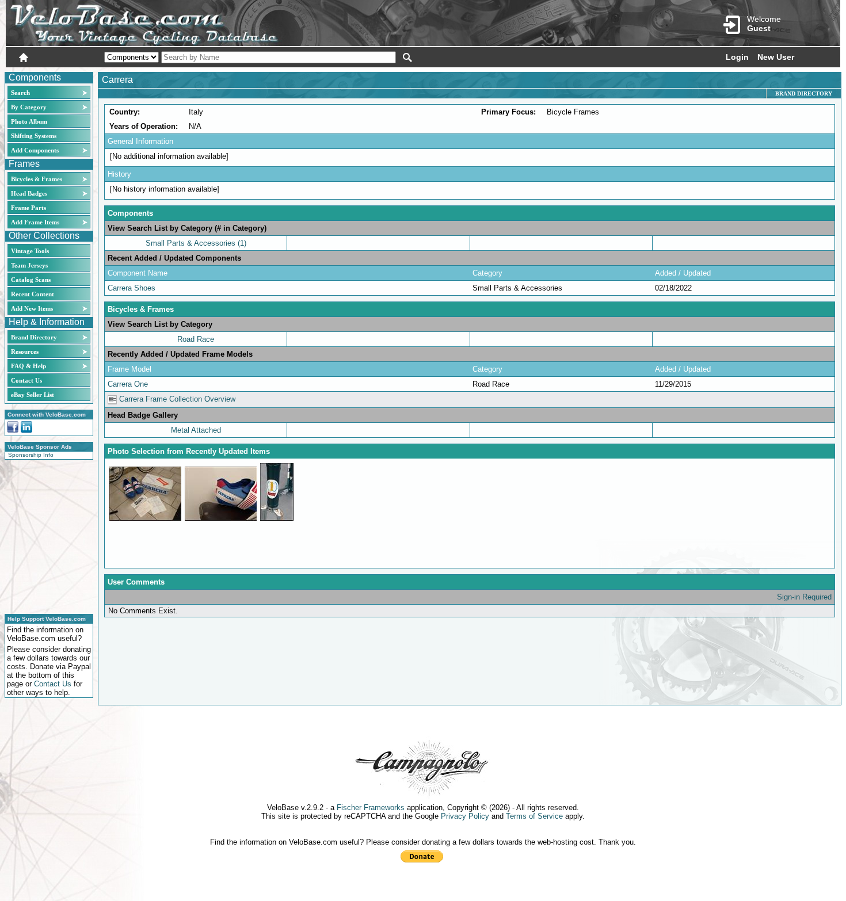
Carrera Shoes (131, 288)
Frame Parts (28, 207)
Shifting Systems (33, 135)
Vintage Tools (30, 250)
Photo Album (29, 121)
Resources (25, 351)
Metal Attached (196, 430)
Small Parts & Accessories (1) (196, 243)
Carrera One (128, 384)
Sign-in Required (804, 597)
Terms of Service (534, 816)
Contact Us (26, 380)
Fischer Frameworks (371, 807)
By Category (29, 107)
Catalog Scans (31, 279)
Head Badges (29, 193)
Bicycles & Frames (37, 178)
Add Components (35, 150)
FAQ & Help (28, 365)
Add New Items (32, 308)
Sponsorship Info (31, 455)
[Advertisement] (45, 535)
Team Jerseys (29, 265)
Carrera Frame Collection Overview (176, 399)
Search (20, 92)
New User (775, 57)
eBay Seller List (32, 394)
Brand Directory (34, 337)
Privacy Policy (465, 816)
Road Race (195, 339)
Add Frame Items (35, 222)
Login (737, 57)
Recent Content (32, 294)
